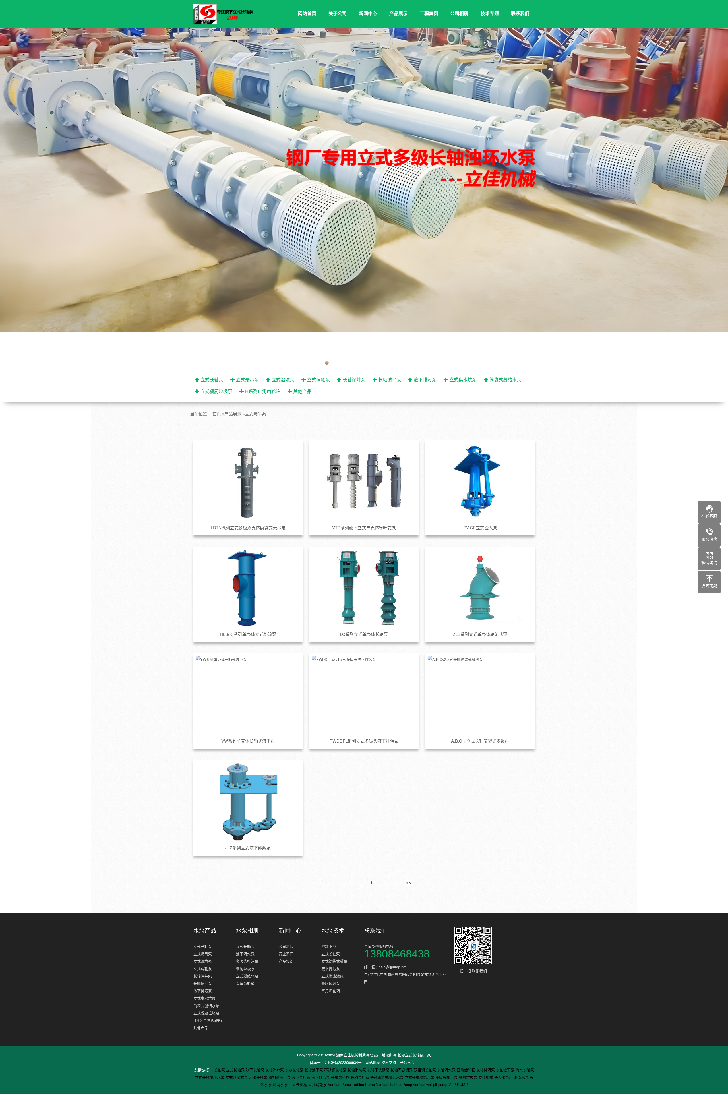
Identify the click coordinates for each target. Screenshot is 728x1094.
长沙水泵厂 (409, 1062)
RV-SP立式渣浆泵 (480, 527)
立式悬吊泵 (247, 379)
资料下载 (328, 946)
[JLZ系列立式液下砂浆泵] (248, 801)
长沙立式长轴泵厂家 (414, 1055)
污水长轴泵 (258, 1077)
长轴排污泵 (486, 1069)
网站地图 (372, 1062)
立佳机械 (486, 1077)
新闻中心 (368, 13)
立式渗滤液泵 (332, 976)
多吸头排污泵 (247, 961)
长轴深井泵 (354, 379)
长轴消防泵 (357, 1069)
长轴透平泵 (389, 379)
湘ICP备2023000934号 (343, 1062)
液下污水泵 (245, 953)
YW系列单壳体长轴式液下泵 (248, 741)
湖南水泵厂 (282, 1084)
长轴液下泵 (506, 1069)
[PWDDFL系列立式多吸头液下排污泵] (364, 695)
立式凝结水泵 (247, 976)
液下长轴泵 (255, 1069)
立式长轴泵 (211, 379)
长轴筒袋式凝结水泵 (387, 1077)
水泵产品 (204, 930)
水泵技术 (332, 930)
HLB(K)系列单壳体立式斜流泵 (248, 634)
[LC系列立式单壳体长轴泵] (364, 588)
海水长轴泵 (525, 1069)
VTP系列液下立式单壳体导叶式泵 (364, 527)
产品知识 (286, 961)
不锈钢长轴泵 (336, 1069)
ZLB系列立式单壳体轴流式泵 (480, 634)
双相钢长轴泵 (425, 1069)
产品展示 (398, 13)
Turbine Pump (364, 1084)
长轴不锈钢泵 (378, 1069)
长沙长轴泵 (295, 1069)
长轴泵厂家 (360, 1077)
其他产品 (302, 391)
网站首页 (307, 13)
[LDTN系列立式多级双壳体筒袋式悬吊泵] (248, 481)
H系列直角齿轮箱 (262, 391)
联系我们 (520, 13)
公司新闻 (286, 946)
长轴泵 (220, 1069)
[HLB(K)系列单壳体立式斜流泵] (248, 588)
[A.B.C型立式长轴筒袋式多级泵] (480, 695)
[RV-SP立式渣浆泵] (480, 481)
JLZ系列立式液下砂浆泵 (248, 848)
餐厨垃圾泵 (245, 968)
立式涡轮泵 (318, 379)
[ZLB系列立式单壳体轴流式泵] (480, 588)
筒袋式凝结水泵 (505, 379)
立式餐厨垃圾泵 (216, 391)
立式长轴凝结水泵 (420, 1077)
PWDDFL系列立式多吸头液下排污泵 (364, 741)
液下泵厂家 (301, 1077)
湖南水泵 (522, 1077)
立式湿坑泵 (283, 379)
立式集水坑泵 (463, 379)
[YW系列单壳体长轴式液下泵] (248, 695)
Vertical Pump (340, 1084)
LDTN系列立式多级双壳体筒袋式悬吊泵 (248, 527)
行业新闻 (286, 953)
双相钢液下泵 (280, 1077)
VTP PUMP (458, 1084)
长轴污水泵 (447, 1069)
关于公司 (337, 13)
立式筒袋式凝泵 (334, 961)
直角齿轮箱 (245, 983)
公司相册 (459, 13)
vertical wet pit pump (430, 1084)
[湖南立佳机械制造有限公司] (227, 14)
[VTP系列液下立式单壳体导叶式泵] (364, 481)
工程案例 (429, 13)
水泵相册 (247, 930)
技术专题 (490, 13)
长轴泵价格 (341, 1077)
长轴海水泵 (275, 1069)
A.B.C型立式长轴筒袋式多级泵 (480, 741)
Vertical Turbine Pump (394, 1084)
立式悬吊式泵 (237, 1077)
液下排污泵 (425, 379)
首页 (216, 414)
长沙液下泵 (314, 1069)
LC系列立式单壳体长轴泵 (364, 634)
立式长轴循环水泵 (210, 1077)
